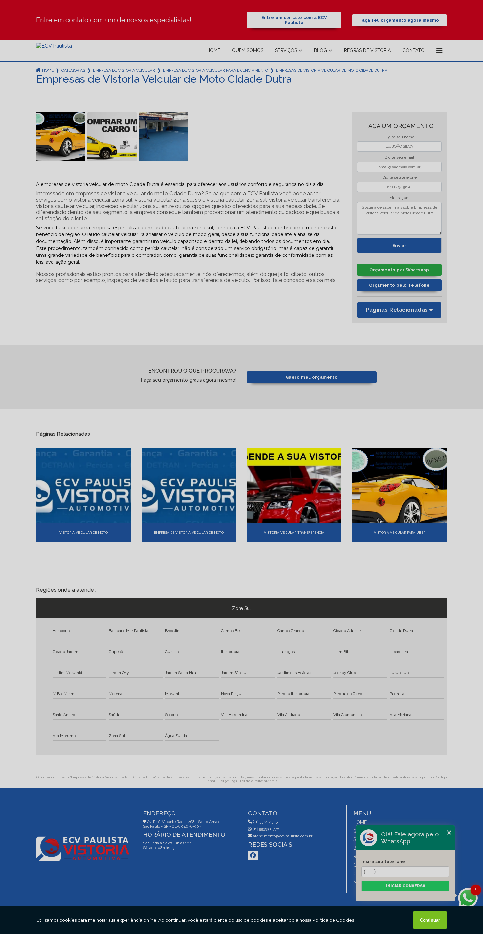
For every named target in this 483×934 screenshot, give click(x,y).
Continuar (430, 920)
